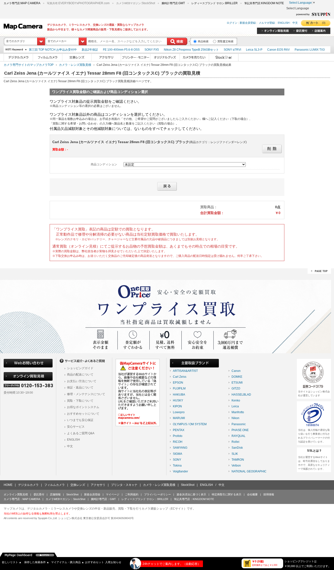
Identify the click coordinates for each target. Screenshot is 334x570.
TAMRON (238, 459)
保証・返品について (80, 387)
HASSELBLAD (241, 394)
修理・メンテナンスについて (86, 394)
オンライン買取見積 (16, 494)
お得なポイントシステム (83, 407)
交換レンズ (77, 485)
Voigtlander (180, 471)
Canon (236, 371)
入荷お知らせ (113, 562)
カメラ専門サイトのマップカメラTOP (29, 65)
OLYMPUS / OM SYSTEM (190, 424)
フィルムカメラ (54, 485)
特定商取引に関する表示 (226, 494)
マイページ (112, 494)
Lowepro (179, 412)
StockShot (187, 485)
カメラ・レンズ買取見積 (75, 65)
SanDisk (237, 447)
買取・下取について (80, 400)
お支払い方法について (81, 381)
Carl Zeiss (179, 376)
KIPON (177, 406)
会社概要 (252, 494)
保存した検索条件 (36, 562)
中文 (295, 22)
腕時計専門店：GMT (103, 499)
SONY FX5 (152, 49)
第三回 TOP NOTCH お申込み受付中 (53, 49)
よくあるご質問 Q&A (80, 433)
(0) (323, 22)
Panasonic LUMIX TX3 (310, 49)
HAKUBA (179, 394)
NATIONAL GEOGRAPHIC (249, 471)
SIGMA (177, 454)
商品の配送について (80, 374)
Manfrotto (238, 412)
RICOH (177, 442)
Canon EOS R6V (278, 49)
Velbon (236, 465)
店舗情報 (55, 494)
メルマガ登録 (267, 22)
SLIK (235, 454)
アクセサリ (98, 485)
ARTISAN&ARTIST (185, 371)
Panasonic (239, 424)
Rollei (235, 442)
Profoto (177, 436)
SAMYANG (180, 447)
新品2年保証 (90, 49)
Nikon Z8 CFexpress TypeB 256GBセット (191, 49)
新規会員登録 (248, 22)
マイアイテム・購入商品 (67, 562)
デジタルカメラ (28, 485)
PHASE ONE (240, 430)
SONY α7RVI (232, 49)
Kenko (236, 400)
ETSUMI (237, 382)
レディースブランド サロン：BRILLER (145, 499)
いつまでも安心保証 (80, 420)
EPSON (178, 382)
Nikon (235, 418)
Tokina (177, 465)
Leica (235, 406)
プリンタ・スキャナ (124, 485)
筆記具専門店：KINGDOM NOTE (194, 499)
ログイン (232, 22)
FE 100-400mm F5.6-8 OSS (121, 49)
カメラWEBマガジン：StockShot (65, 499)
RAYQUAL (238, 436)
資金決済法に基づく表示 (191, 494)
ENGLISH (283, 22)
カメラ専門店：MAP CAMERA (22, 499)
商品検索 (203, 41)
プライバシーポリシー (157, 494)
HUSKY (178, 400)
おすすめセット (94, 562)
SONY (177, 459)
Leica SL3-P (254, 49)
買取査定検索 (225, 41)
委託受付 (38, 494)
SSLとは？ (314, 450)
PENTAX (178, 430)
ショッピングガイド (80, 368)
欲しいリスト (12, 562)
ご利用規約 (131, 494)
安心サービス (76, 426)
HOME (8, 485)
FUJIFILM (179, 388)
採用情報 (268, 494)
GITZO (236, 388)
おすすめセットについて (83, 413)
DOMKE (237, 376)
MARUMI (179, 418)
